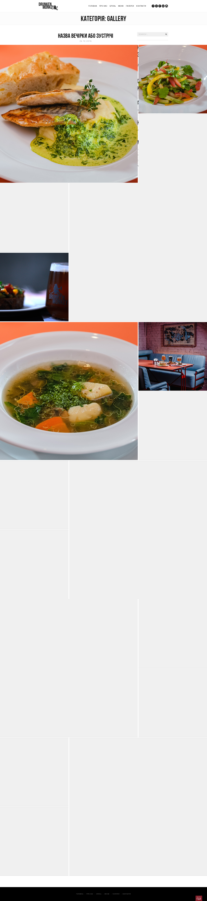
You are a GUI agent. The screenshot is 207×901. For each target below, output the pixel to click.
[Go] (166, 34)
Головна (92, 6)
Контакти (141, 6)
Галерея (130, 6)
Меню (121, 6)
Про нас (103, 6)
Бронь (113, 6)
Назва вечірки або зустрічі (85, 35)
